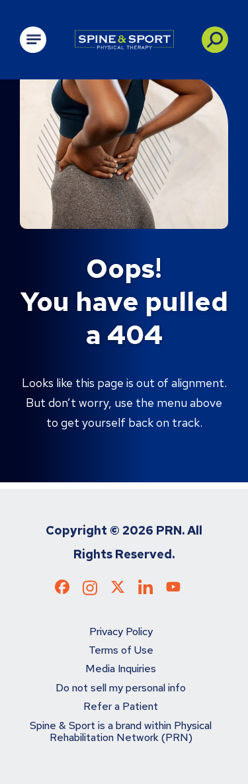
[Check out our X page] (117, 589)
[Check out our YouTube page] (173, 588)
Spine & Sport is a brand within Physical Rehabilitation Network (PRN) (121, 731)
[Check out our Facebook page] (62, 589)
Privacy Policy (121, 631)
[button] (215, 39)
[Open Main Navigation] (33, 39)
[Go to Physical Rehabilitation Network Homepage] (124, 40)
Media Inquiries (120, 668)
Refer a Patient (120, 706)
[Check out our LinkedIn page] (145, 592)
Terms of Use (121, 650)
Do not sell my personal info (121, 688)
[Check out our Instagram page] (90, 592)
